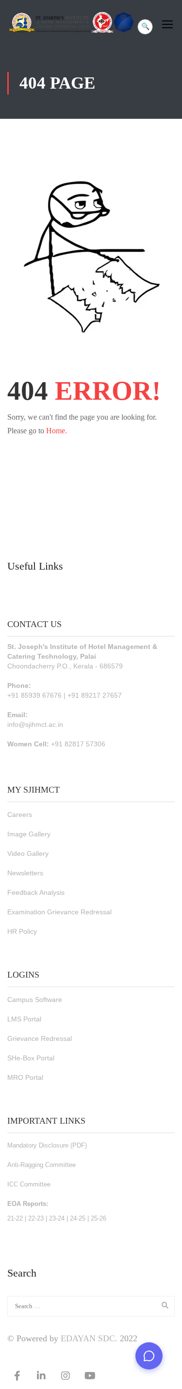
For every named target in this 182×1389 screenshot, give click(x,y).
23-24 (57, 1218)
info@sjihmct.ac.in (35, 724)
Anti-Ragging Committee (41, 1164)
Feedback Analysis (36, 892)
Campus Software (34, 999)
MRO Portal (25, 1077)
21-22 (15, 1218)
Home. (56, 430)
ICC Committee (28, 1184)
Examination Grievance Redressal (59, 912)
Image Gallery (28, 834)
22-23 (36, 1218)
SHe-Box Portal (30, 1058)
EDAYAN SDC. (89, 1338)
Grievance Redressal (39, 1038)
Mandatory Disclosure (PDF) (47, 1145)
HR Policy (22, 931)
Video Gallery (28, 853)
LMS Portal (24, 1019)
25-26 (98, 1218)
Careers (19, 814)
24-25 (77, 1218)
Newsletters (25, 873)
